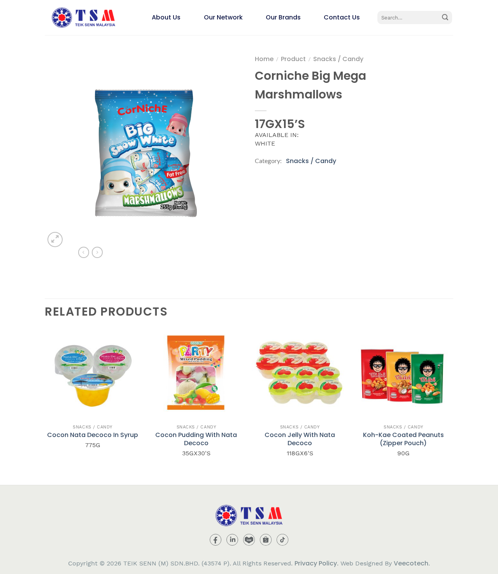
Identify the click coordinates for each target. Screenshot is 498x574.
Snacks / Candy (338, 58)
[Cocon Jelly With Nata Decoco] (300, 373)
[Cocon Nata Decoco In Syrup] (93, 373)
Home (264, 58)
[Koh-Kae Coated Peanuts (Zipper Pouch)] (404, 373)
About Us (166, 17)
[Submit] (445, 17)
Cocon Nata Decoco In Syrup (92, 435)
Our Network (223, 17)
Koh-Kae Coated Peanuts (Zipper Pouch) (403, 439)
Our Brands (283, 17)
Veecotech (411, 563)
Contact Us (342, 17)
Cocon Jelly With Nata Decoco (300, 439)
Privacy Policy (316, 563)
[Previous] (45, 404)
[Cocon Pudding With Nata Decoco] (196, 373)
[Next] (451, 404)
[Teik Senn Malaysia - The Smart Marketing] (84, 17)
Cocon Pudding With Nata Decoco (196, 439)
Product (293, 58)
